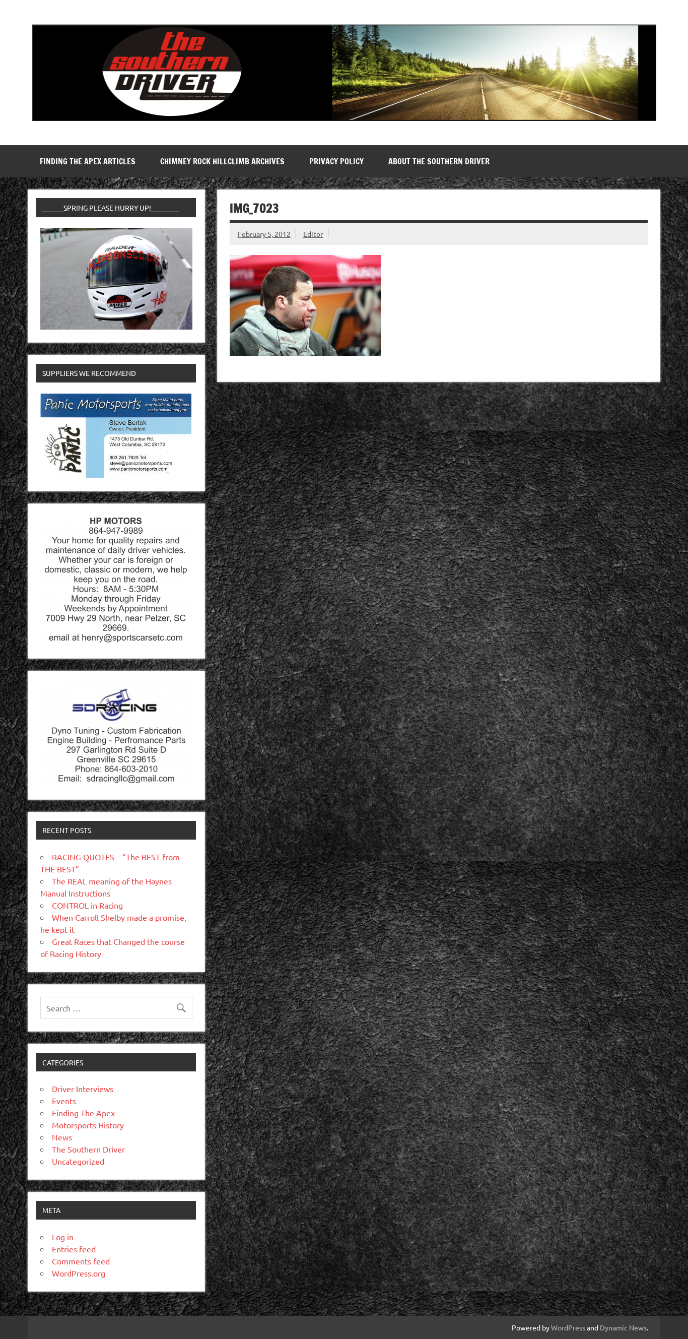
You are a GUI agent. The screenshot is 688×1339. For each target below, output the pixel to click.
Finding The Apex (83, 1113)
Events (64, 1101)
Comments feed (81, 1261)
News (62, 1137)
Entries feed (74, 1249)
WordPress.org (78, 1273)
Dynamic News (623, 1327)
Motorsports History (88, 1125)
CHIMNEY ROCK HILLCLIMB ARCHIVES (222, 161)
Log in (63, 1237)
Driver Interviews (82, 1088)
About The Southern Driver (439, 161)
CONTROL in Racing (87, 905)
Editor (313, 233)
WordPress (568, 1327)
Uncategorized (78, 1161)
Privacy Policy (336, 161)
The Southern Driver (88, 1149)
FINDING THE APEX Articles (87, 161)
